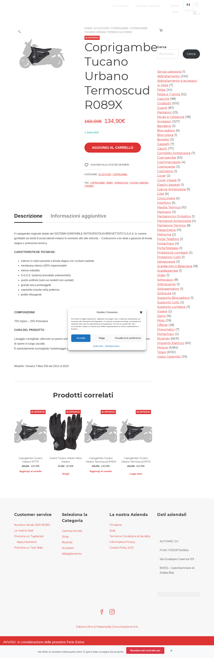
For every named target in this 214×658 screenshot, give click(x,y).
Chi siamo (121, 6)
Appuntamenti (27, 542)
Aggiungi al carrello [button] (30, 471)
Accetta (81, 338)
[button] (141, 312)
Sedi (175, 12)
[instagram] (112, 612)
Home (88, 28)
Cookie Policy (98, 346)
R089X (109, 183)
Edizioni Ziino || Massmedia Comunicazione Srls (107, 626)
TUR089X (89, 186)
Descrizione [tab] (28, 216)
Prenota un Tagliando (29, 536)
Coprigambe (119, 28)
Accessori (101, 28)
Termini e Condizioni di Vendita (130, 536)
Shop (175, 6)
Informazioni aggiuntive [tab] (78, 216)
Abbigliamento (72, 553)
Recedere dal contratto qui (145, 650)
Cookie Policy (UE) (122, 547)
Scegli (65, 473)
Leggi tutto (136, 473)
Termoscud (121, 183)
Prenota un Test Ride (28, 547)
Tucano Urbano (138, 183)
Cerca (161, 47)
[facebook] (101, 612)
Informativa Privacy (112, 346)
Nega (102, 338)
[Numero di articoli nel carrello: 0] (161, 30)
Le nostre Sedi (23, 530)
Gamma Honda (148, 6)
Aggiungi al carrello (112, 147)
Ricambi (67, 542)
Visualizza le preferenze (128, 338)
